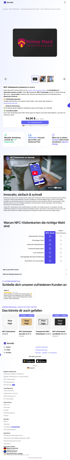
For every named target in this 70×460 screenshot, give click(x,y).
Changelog (7, 427)
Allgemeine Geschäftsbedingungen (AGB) (17, 438)
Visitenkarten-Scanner (11, 393)
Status (6, 421)
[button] (35, 79)
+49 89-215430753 (41, 347)
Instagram (54, 352)
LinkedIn (44, 352)
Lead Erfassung (9, 390)
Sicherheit (7, 407)
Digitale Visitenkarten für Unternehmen (16, 376)
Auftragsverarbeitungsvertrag (13, 435)
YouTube (38, 352)
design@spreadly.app (11, 103)
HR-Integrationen (9, 382)
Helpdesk (7, 424)
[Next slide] (64, 79)
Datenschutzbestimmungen (12, 441)
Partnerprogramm (9, 413)
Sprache (35, 365)
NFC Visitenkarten (9, 379)
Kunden (6, 415)
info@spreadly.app (41, 350)
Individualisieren (36, 122)
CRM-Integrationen (10, 396)
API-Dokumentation (10, 429)
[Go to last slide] (5, 79)
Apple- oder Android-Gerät (36, 90)
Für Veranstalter (9, 399)
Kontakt (6, 410)
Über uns (6, 404)
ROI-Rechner (8, 385)
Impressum (7, 443)
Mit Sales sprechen (35, 356)
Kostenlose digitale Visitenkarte (14, 374)
